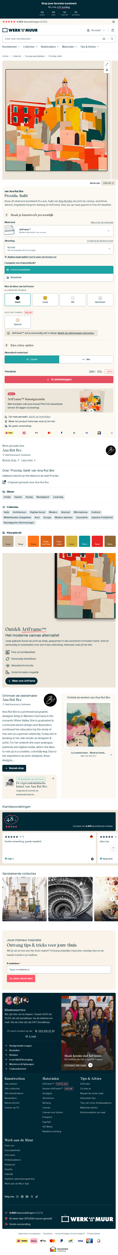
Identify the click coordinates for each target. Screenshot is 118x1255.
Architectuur (19, 512)
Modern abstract (63, 517)
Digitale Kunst (37, 512)
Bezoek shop (9, 460)
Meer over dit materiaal (102, 222)
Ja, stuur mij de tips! (21, 978)
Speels (18, 497)
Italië (6, 512)
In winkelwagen (61, 379)
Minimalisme (81, 512)
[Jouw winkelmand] (113, 30)
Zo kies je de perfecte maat (100, 240)
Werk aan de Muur (19, 1140)
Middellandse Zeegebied (17, 517)
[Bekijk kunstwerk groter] (107, 64)
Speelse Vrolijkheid (102, 517)
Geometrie (82, 517)
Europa (47, 517)
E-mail (32, 1036)
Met (88, 359)
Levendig (58, 497)
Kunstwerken (9, 46)
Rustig (29, 497)
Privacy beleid (93, 1233)
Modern (53, 512)
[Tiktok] (36, 1197)
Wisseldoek (16, 277)
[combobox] (51, 38)
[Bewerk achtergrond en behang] (107, 70)
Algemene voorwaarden (29, 1233)
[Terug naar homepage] (20, 29)
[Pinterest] (22, 1197)
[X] (32, 1197)
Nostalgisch (43, 497)
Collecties (28, 46)
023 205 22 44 (47, 1031)
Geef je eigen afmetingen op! (32, 257)
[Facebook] (27, 1197)
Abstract (65, 512)
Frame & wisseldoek (20, 269)
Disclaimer (48, 1233)
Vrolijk (7, 497)
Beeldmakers (48, 46)
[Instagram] (17, 1197)
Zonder (33, 359)
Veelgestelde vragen (20, 1045)
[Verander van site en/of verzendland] (113, 21)
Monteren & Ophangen (21, 1064)
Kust (37, 517)
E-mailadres (13, 963)
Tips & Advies (88, 46)
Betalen (13, 1055)
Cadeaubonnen (17, 1068)
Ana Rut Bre (16, 191)
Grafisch (95, 512)
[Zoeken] (112, 39)
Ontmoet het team (75, 1065)
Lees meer (27, 460)
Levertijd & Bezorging (20, 1059)
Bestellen (14, 1050)
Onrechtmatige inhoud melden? (70, 1233)
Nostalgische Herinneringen (19, 522)
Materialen (68, 46)
